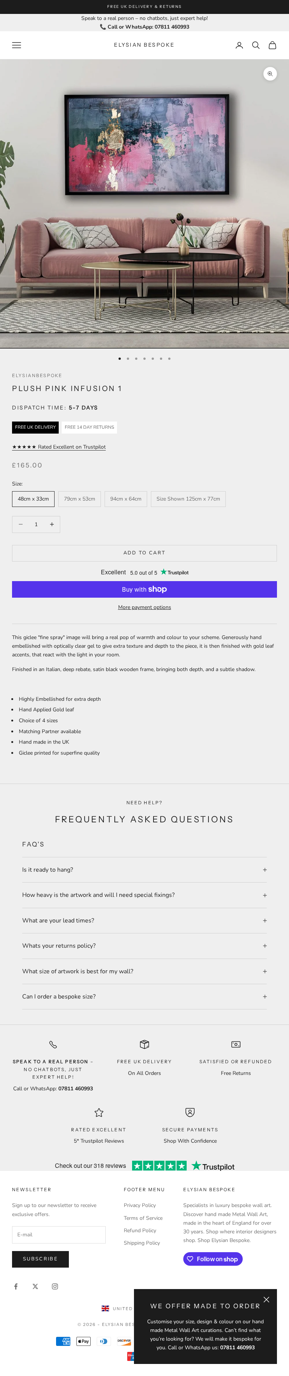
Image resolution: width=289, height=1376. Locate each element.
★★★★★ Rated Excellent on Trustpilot (59, 447)
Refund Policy (140, 1230)
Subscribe (40, 1259)
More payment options (144, 607)
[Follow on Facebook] (16, 1286)
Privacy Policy (140, 1205)
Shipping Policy (142, 1243)
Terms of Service (143, 1218)
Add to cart (144, 552)
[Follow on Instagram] (55, 1286)
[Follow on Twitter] (35, 1286)
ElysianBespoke (37, 375)
